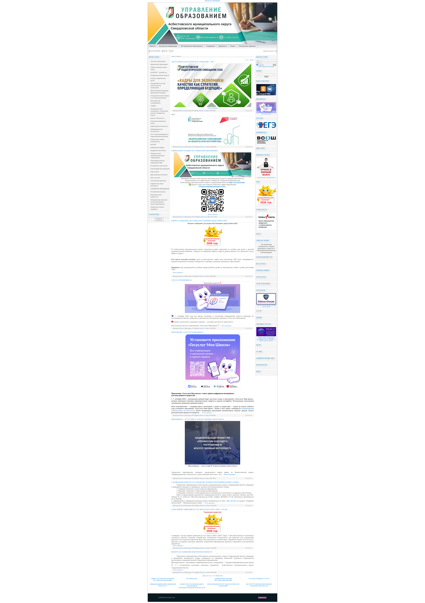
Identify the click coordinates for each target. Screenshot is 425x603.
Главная (173, 56)
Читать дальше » (213, 108)
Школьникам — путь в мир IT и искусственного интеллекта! (197, 419)
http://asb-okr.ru (232, 501)
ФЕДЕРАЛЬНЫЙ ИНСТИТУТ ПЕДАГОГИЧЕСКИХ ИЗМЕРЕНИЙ (223, 585)
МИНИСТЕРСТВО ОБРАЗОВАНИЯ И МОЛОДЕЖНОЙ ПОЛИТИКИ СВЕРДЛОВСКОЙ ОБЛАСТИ (192, 586)
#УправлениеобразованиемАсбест (212, 187)
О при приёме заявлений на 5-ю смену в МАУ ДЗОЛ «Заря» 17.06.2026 (199, 509)
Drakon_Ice (202, 110)
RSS (172, 51)
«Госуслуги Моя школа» (181, 280)
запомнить (261, 65)
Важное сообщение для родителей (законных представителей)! (199, 221)
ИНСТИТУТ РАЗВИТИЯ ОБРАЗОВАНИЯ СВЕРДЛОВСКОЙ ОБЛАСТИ (259, 585)
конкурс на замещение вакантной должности (191, 552)
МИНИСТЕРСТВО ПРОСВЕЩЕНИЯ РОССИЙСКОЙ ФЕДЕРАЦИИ (162, 579)
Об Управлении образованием (192, 46)
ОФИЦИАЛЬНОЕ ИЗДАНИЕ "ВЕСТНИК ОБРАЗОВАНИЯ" (223, 579)
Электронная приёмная (247, 46)
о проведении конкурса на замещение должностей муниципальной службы (205, 482)
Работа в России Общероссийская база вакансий (266, 306)
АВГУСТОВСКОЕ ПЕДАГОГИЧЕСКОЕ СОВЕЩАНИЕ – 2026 (192, 62)
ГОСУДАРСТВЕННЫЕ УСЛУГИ (259, 578)
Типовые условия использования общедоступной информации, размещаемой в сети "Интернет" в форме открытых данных (266, 338)
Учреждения (210, 46)
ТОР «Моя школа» (266, 114)
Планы (232, 46)
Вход (165, 51)
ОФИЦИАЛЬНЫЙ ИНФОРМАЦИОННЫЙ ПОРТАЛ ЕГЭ (163, 585)
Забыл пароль (262, 66)
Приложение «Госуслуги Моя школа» (187, 332)
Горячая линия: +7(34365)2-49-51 (266, 177)
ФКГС (173, 114)
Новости (153, 46)
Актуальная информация (168, 46)
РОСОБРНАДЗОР (191, 578)
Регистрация (155, 51)
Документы (223, 46)
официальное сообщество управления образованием (194, 151)
